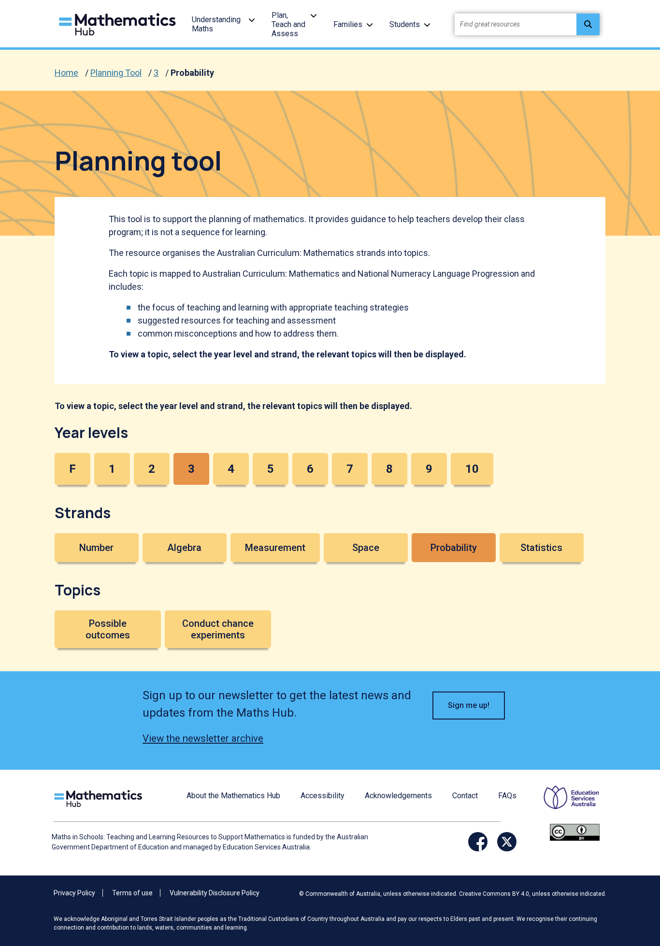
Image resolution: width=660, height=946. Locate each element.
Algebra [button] (184, 547)
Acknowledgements (398, 795)
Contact (465, 795)
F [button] (72, 469)
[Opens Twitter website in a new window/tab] (507, 841)
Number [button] (96, 547)
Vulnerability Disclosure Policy (214, 893)
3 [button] (191, 469)
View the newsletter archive (203, 738)
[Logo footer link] (100, 797)
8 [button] (389, 469)
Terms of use (132, 893)
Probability (192, 73)
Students (404, 24)
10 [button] (472, 469)
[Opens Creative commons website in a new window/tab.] (575, 831)
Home (66, 73)
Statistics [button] (541, 547)
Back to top (628, 873)
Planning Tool (116, 73)
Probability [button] (453, 547)
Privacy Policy (74, 893)
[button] (251, 19)
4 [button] (231, 469)
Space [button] (365, 547)
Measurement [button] (275, 547)
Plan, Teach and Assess (288, 24)
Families (347, 24)
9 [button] (429, 469)
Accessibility (322, 795)
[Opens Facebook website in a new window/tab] (478, 841)
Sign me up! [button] (468, 705)
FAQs (507, 795)
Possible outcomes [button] (108, 629)
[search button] (588, 24)
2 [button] (151, 469)
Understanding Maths (216, 24)
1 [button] (112, 469)
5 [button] (270, 469)
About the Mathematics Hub (233, 795)
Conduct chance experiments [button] (218, 629)
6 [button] (310, 469)
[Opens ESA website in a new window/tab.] (565, 803)
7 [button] (349, 469)
